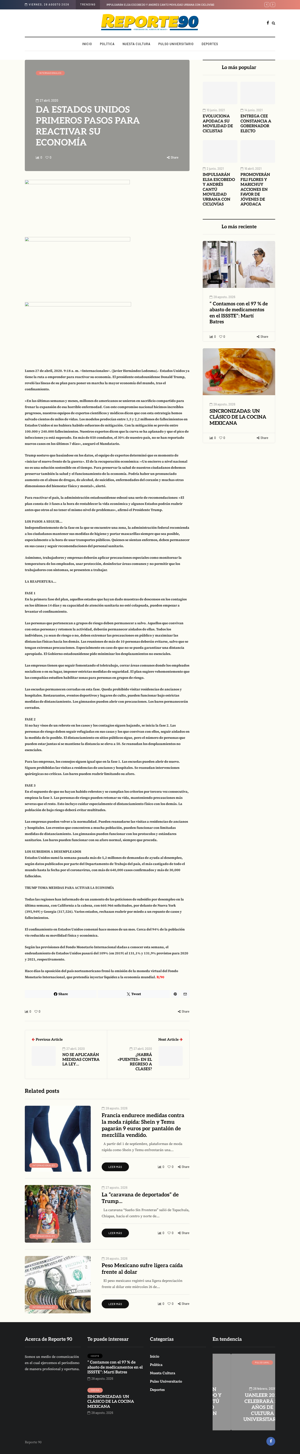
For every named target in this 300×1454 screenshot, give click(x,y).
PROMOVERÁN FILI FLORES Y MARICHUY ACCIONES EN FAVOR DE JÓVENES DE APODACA (255, 189)
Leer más (115, 1166)
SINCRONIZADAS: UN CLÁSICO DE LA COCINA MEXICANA (238, 417)
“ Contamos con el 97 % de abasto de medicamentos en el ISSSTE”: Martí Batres (239, 313)
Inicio (87, 44)
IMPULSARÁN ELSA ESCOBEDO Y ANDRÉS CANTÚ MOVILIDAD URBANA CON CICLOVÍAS (160, 4)
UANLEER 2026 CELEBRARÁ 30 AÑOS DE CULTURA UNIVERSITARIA (244, 1407)
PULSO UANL (244, 1362)
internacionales (50, 73)
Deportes (210, 44)
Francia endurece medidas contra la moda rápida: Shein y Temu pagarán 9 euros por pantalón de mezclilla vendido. (143, 1125)
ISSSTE (214, 281)
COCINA (214, 388)
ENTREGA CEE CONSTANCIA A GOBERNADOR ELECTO (255, 123)
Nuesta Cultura (136, 44)
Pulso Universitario (176, 44)
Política (107, 44)
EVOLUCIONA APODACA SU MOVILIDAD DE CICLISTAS (218, 123)
